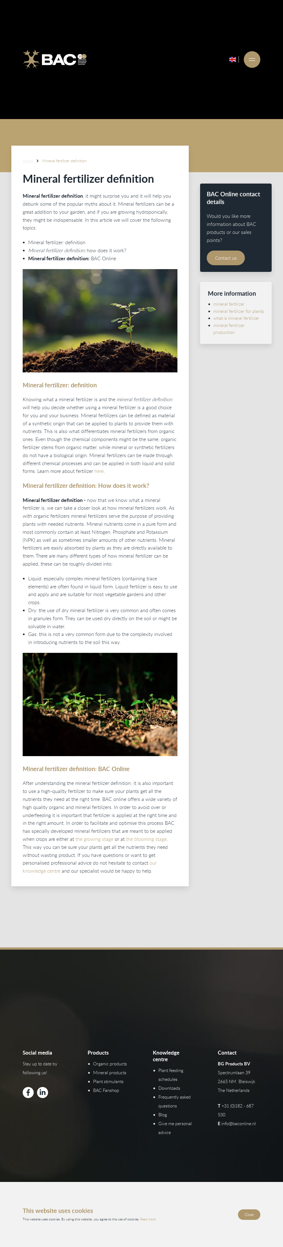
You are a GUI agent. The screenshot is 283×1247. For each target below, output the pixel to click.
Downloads (169, 1088)
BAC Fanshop (106, 1090)
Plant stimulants (108, 1081)
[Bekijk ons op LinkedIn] (42, 1092)
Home (28, 160)
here (99, 471)
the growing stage (94, 839)
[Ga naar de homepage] (55, 59)
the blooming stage (146, 839)
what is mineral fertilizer (236, 318)
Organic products (110, 1064)
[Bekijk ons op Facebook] (28, 1092)
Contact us (226, 258)
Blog (162, 1115)
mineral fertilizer (229, 304)
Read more (148, 1219)
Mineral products (109, 1073)
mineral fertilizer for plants (238, 311)
